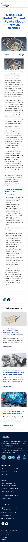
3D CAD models (14, 155)
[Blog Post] (14, 319)
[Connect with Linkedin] (2, 523)
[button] (25, 5)
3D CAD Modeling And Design (10, 488)
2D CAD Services (6, 498)
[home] (5, 5)
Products (16, 468)
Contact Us (4, 474)
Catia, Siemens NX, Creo (8, 484)
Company (4, 471)
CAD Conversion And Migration (10, 495)
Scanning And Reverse (7, 492)
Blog (15, 471)
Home (3, 468)
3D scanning (19, 102)
